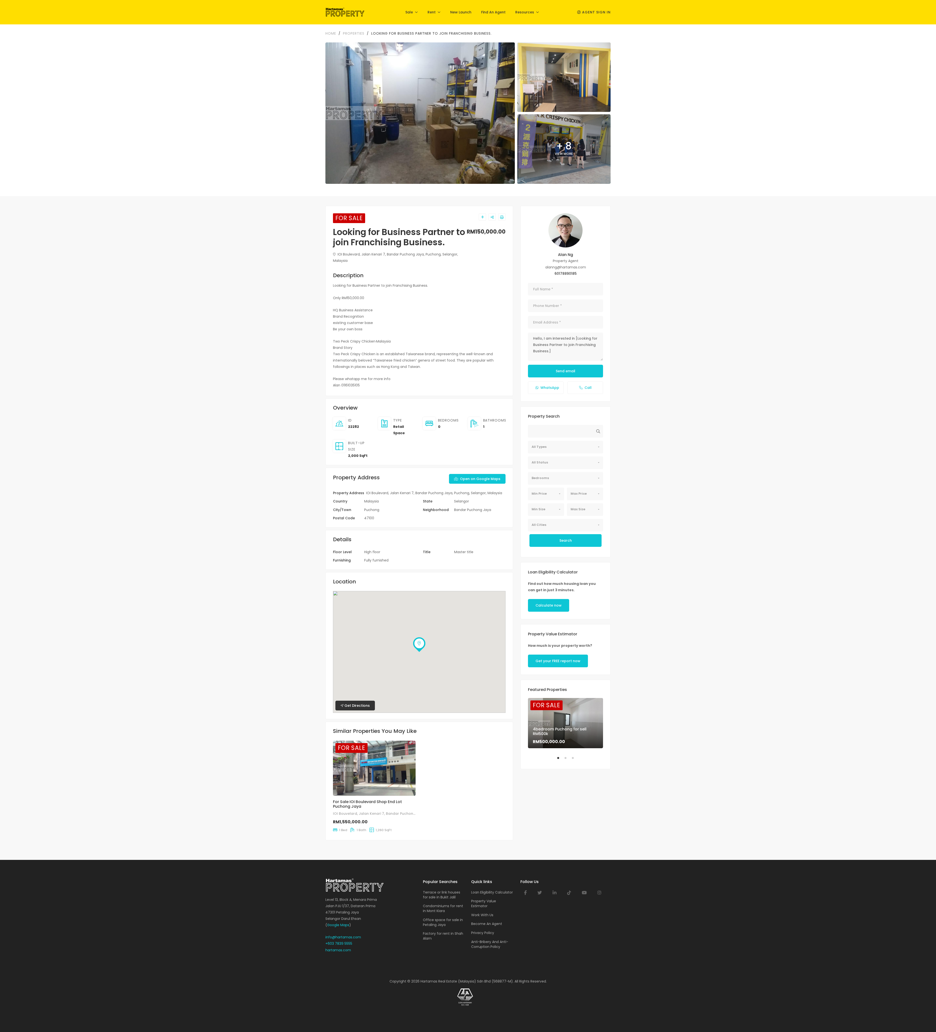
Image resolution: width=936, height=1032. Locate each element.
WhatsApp (549, 387)
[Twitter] (539, 893)
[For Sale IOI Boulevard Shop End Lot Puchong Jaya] (374, 768)
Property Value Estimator (483, 903)
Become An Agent (486, 923)
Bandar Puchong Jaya (472, 509)
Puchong (371, 509)
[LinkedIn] (554, 893)
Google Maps (338, 925)
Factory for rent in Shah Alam (443, 936)
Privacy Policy (482, 932)
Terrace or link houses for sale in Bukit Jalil (441, 895)
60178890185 (566, 273)
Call (588, 387)
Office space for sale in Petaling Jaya (443, 922)
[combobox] (565, 447)
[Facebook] (525, 893)
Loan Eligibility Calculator (492, 892)
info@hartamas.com (343, 937)
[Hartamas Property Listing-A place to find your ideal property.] (345, 12)
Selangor (461, 501)
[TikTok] (569, 893)
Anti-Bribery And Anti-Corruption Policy (489, 944)
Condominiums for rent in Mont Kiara (443, 908)
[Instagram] (599, 893)
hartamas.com (338, 950)
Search (565, 540)
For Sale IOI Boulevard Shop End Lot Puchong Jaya (367, 804)
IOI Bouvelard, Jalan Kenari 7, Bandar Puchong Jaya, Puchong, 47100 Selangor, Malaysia (411, 813)
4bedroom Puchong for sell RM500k (559, 731)
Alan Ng (565, 254)
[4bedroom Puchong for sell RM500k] (565, 723)
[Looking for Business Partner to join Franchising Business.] (565, 230)
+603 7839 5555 (338, 943)
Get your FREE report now (558, 661)
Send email (565, 371)
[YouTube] (584, 893)
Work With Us (482, 915)
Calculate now (549, 605)
